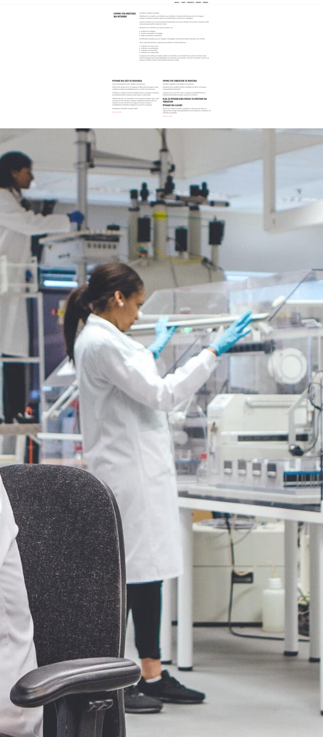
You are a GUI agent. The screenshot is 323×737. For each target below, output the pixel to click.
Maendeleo (190, 2)
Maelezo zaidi (117, 112)
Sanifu (183, 2)
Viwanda (198, 2)
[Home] (123, 2)
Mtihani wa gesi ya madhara (127, 80)
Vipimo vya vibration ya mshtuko (180, 80)
